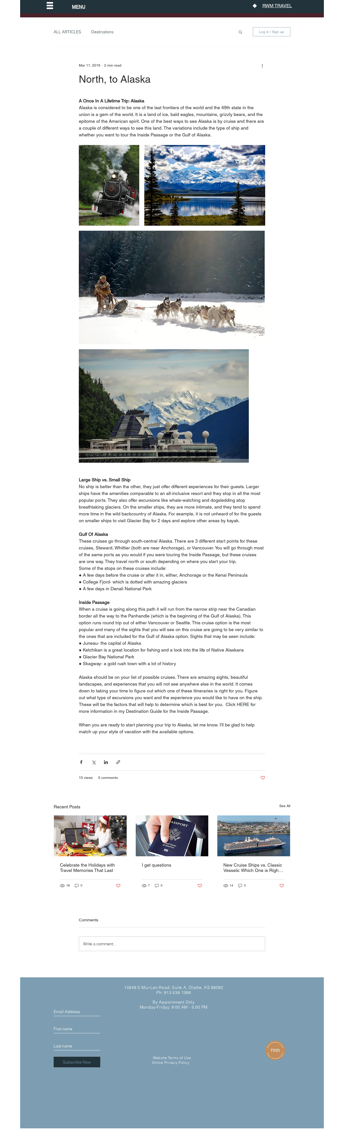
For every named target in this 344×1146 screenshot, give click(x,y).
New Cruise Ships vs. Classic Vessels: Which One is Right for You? (252, 867)
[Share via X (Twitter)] (93, 762)
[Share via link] (118, 762)
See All (284, 806)
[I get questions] (172, 835)
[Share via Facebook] (81, 762)
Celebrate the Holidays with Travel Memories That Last (87, 867)
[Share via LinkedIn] (106, 762)
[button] (50, 5)
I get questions (156, 865)
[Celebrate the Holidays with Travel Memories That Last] (90, 835)
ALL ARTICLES (67, 31)
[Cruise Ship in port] (253, 835)
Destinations (102, 31)
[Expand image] (109, 185)
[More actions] (262, 65)
